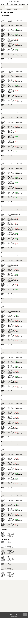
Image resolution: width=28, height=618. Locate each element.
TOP (1, 9)
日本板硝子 (9, 564)
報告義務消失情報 (22, 4)
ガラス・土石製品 (10, 534)
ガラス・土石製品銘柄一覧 (8, 9)
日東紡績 (9, 542)
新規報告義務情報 (14, 4)
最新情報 (2, 4)
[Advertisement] (14, 598)
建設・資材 (9, 535)
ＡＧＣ (8, 557)
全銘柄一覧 (7, 4)
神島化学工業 (9, 550)
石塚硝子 (9, 572)
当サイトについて (14, 614)
